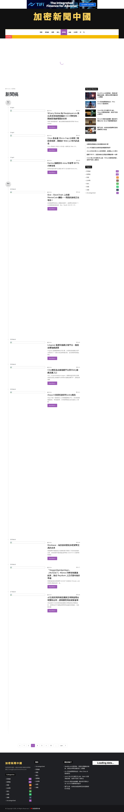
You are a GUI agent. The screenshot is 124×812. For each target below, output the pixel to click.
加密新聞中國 (36, 808)
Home (8, 88)
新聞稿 (64, 32)
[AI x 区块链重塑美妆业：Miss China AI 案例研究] (90, 104)
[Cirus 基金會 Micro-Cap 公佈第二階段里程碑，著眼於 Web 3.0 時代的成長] (27, 144)
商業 (41, 32)
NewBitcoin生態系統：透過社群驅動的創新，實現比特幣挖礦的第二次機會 (107, 95)
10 (51, 745)
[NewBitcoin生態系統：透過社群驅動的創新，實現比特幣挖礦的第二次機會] (90, 96)
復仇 (58, 32)
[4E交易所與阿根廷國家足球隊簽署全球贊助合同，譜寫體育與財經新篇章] (27, 666)
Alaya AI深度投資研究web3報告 (61, 395)
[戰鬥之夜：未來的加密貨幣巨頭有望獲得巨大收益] (90, 130)
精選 (53, 32)
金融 (69, 32)
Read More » (52, 127)
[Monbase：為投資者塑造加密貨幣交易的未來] (27, 551)
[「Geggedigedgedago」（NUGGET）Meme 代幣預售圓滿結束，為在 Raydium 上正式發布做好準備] (27, 576)
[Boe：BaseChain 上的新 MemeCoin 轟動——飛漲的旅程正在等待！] (27, 263)
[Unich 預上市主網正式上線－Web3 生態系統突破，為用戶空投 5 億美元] (90, 113)
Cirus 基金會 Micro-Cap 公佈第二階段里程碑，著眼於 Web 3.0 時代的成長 (63, 141)
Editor (50, 110)
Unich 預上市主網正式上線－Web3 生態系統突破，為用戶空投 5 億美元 (107, 112)
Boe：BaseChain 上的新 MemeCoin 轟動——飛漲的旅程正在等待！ (63, 197)
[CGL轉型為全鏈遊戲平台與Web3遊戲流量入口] (27, 376)
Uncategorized (91, 193)
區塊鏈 (47, 32)
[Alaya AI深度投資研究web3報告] (27, 463)
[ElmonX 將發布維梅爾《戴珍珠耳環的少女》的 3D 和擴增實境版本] (90, 121)
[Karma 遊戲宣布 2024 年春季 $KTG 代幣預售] (27, 169)
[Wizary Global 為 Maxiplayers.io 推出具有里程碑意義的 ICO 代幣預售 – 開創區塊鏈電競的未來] (27, 119)
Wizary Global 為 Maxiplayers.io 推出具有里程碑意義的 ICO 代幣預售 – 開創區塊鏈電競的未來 (63, 116)
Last (61, 745)
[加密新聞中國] (62, 17)
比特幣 (76, 32)
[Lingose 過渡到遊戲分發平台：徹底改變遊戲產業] (27, 351)
